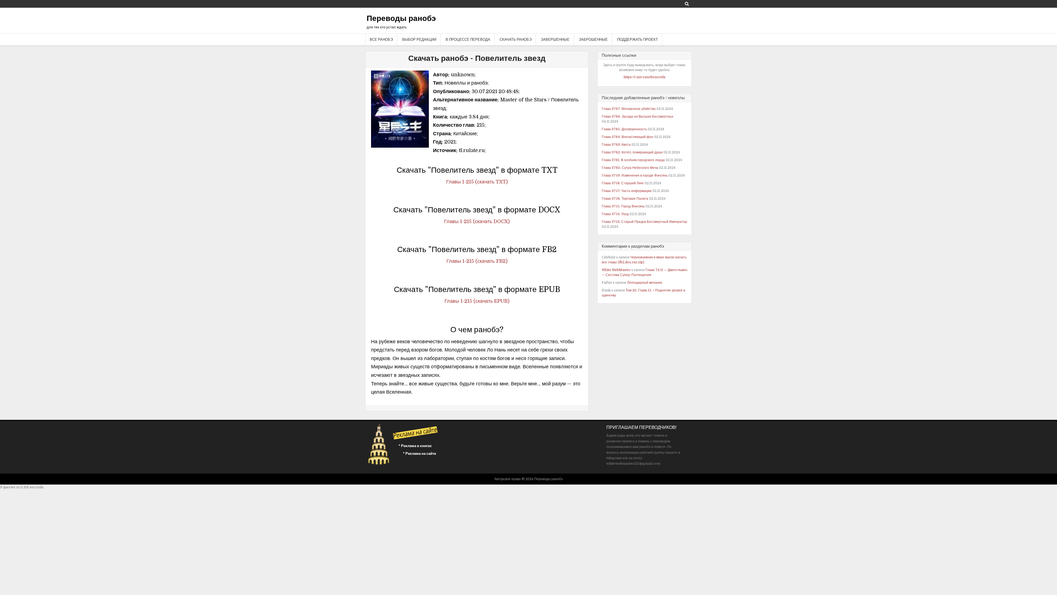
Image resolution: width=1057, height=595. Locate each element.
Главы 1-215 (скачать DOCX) (477, 221)
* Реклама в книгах (415, 446)
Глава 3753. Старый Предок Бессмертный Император (644, 222)
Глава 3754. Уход (615, 214)
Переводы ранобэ (401, 18)
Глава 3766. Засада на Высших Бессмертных (637, 116)
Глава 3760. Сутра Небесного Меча (630, 168)
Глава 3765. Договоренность (624, 129)
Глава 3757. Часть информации (627, 191)
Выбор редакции (419, 39)
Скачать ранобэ (516, 39)
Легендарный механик (644, 283)
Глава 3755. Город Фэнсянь (623, 206)
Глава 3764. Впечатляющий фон (627, 137)
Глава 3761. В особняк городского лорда (633, 160)
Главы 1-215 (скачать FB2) (477, 261)
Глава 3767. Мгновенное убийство (629, 109)
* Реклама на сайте (419, 453)
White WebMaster (616, 270)
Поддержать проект (637, 39)
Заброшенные (593, 39)
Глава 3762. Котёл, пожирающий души (632, 152)
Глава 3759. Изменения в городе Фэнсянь (635, 175)
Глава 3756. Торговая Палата (625, 199)
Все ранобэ (381, 39)
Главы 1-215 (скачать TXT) (477, 182)
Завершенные (555, 39)
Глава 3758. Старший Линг (623, 183)
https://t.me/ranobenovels (645, 77)
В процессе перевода (468, 39)
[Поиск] (687, 3)
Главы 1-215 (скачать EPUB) (477, 301)
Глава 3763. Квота (616, 145)
